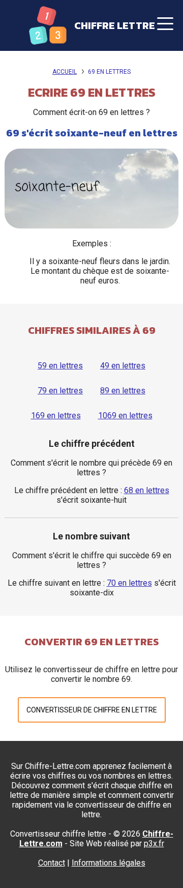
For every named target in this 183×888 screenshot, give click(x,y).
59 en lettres (60, 365)
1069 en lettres (125, 415)
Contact (51, 863)
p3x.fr (154, 843)
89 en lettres (122, 390)
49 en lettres (122, 365)
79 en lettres (60, 390)
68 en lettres (146, 490)
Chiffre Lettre (114, 25)
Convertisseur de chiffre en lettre (91, 710)
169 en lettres (56, 415)
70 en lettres (129, 583)
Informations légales (108, 863)
